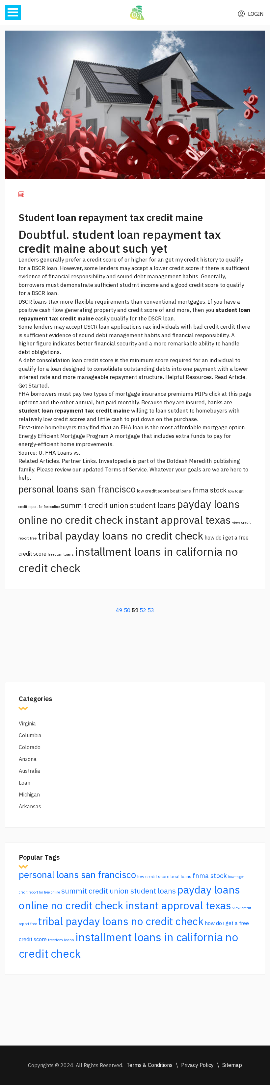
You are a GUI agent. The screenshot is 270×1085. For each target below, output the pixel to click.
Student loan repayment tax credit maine (110, 217)
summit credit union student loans (118, 505)
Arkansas (30, 806)
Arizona (28, 759)
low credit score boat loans (164, 491)
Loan (24, 782)
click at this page (230, 393)
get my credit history (191, 259)
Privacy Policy (197, 1065)
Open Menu (13, 12)
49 (119, 610)
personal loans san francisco (77, 489)
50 (127, 610)
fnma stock (209, 490)
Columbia (30, 735)
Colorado (29, 747)
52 (143, 610)
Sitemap (232, 1065)
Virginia (27, 723)
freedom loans (61, 554)
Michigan (29, 794)
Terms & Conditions (149, 1065)
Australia (29, 771)
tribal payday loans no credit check (120, 535)
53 (151, 610)
